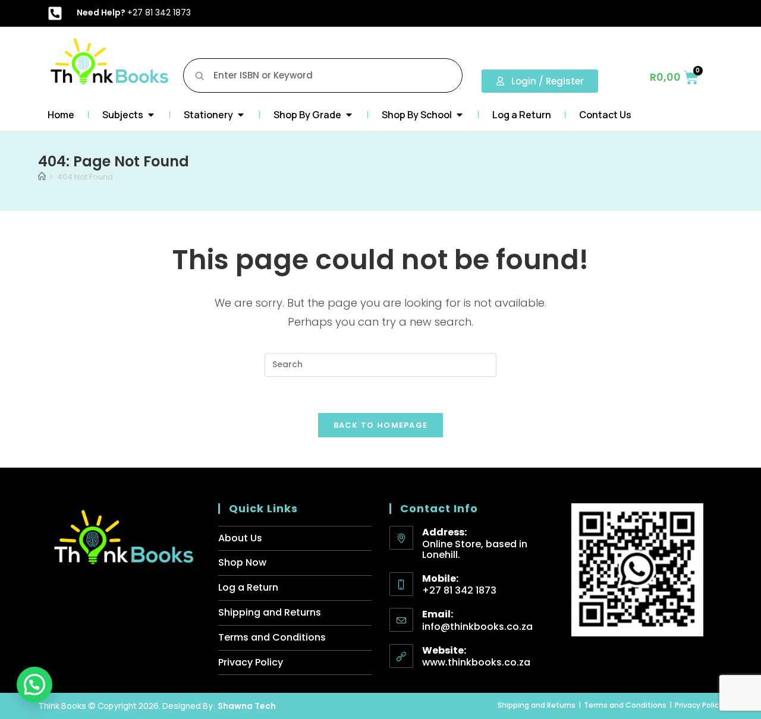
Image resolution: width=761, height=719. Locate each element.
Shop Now (242, 562)
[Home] (42, 176)
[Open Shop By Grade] (349, 115)
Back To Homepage (381, 425)
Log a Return (248, 587)
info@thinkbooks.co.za (477, 626)
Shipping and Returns (269, 612)
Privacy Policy (250, 662)
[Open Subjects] (151, 115)
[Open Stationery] (241, 115)
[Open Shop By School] (459, 115)
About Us (240, 538)
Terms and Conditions (272, 637)
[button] (34, 684)
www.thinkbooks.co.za (476, 662)
